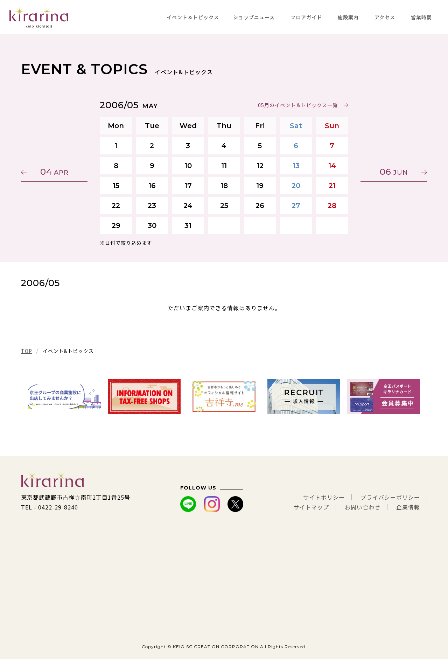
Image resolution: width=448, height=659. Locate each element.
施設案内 (348, 17)
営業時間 (421, 17)
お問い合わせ (362, 507)
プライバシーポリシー (390, 497)
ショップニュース (254, 17)
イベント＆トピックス (193, 17)
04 (54, 172)
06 (394, 172)
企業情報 (408, 507)
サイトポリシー (324, 497)
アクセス (384, 17)
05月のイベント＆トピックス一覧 (298, 105)
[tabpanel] (64, 396)
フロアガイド (306, 17)
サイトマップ (311, 507)
